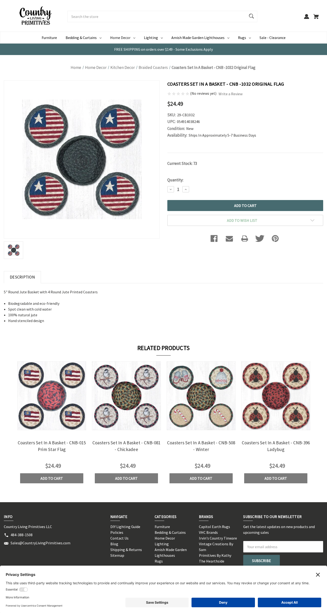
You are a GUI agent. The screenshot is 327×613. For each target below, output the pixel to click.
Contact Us (119, 538)
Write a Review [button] (230, 93)
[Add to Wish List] (58, 426)
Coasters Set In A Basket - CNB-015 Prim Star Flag (52, 446)
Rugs (242, 37)
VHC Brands (208, 532)
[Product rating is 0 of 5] (178, 93)
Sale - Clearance (272, 37)
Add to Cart (51, 478)
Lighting (151, 37)
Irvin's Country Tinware (218, 538)
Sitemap (117, 555)
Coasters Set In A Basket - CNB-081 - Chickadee (126, 446)
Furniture (49, 37)
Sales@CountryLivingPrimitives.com (40, 543)
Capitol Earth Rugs (214, 526)
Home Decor (120, 37)
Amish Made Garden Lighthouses (198, 37)
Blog (114, 543)
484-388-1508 (22, 534)
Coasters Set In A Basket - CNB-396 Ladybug (276, 446)
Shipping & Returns (126, 549)
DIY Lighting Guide (125, 526)
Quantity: (175, 180)
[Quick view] (45, 426)
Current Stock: (182, 163)
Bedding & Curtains (81, 37)
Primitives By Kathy (215, 555)
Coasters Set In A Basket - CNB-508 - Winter (201, 446)
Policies (116, 532)
